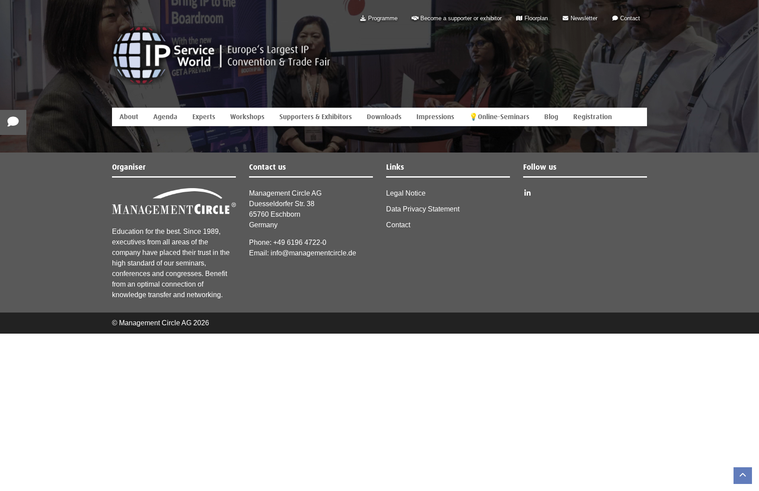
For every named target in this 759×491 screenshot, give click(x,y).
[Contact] (13, 122)
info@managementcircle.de (313, 253)
